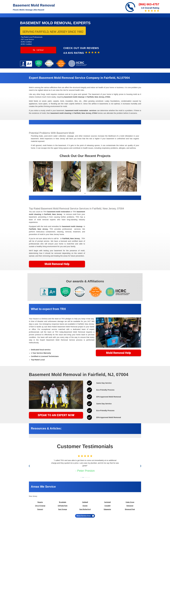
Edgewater (107, 509)
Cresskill (107, 506)
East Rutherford (85, 509)
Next (140, 466)
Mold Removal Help (57, 264)
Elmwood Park (130, 509)
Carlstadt (107, 502)
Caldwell (85, 502)
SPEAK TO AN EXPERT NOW (56, 415)
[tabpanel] (43, 176)
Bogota (40, 502)
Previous (30, 466)
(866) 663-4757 (149, 4)
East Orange (62, 509)
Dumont (40, 509)
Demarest (130, 506)
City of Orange (40, 506)
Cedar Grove (130, 502)
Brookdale (62, 502)
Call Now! (40, 50)
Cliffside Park (62, 506)
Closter (85, 506)
